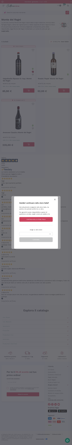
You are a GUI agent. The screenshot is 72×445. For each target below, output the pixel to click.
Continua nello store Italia (36, 219)
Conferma (36, 239)
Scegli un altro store (36, 229)
